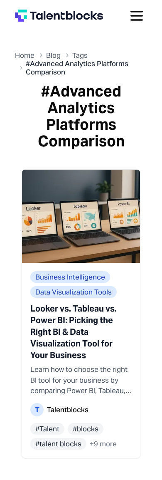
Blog (53, 55)
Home (24, 55)
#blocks (85, 428)
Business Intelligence (70, 277)
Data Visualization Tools (73, 292)
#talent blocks (58, 443)
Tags (80, 55)
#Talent (47, 428)
